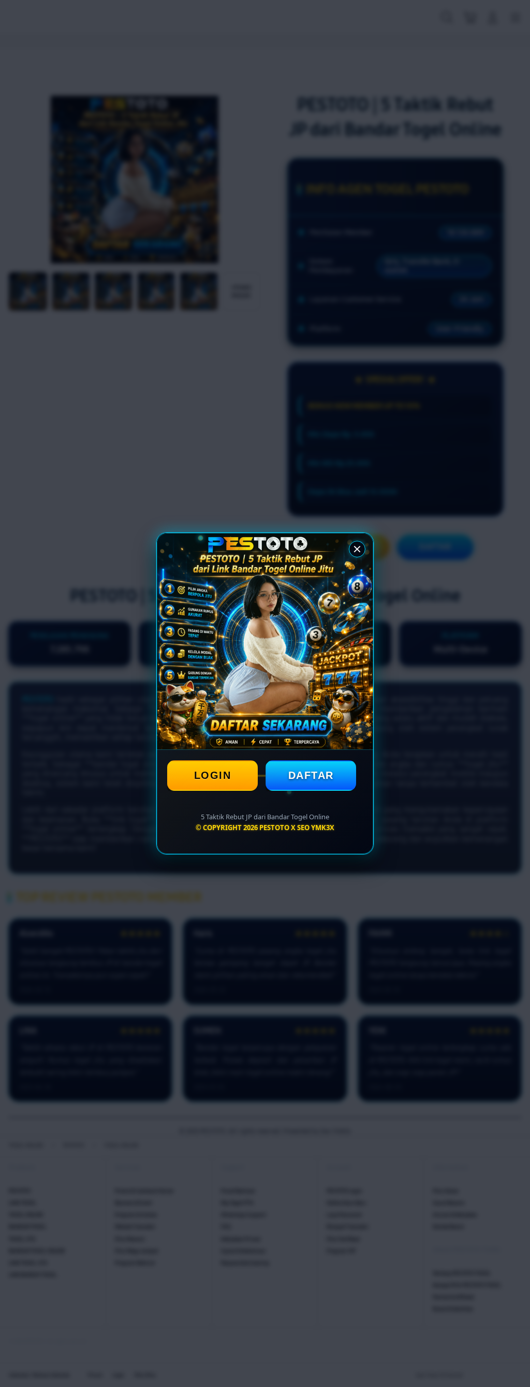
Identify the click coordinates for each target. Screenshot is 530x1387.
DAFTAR (311, 775)
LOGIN (212, 775)
